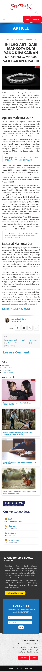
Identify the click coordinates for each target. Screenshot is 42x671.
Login (27, 19)
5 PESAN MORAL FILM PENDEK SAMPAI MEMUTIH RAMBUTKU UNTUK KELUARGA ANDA (21, 235)
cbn (23, 340)
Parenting (5, 365)
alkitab (16, 343)
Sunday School (7, 368)
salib (6, 345)
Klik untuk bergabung (15, 593)
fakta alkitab (25, 343)
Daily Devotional (8, 372)
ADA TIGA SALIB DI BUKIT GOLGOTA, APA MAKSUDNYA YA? (21, 159)
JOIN (34, 658)
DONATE (36, 19)
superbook (8, 343)
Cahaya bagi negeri (10, 340)
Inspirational (31, 39)
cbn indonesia (33, 340)
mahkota (34, 343)
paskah (12, 345)
